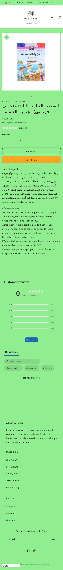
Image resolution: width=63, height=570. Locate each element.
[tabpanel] (31, 385)
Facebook (11, 513)
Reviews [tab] (11, 352)
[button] (3, 17)
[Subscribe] (53, 539)
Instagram (11, 506)
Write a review (31, 340)
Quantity (6, 134)
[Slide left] (24, 96)
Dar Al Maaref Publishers (27, 564)
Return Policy (12, 487)
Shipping (5, 123)
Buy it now (31, 159)
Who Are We (12, 460)
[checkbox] (47, 368)
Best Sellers (12, 466)
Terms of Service (14, 480)
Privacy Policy (12, 473)
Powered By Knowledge (42, 564)
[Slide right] (38, 96)
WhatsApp (11, 520)
